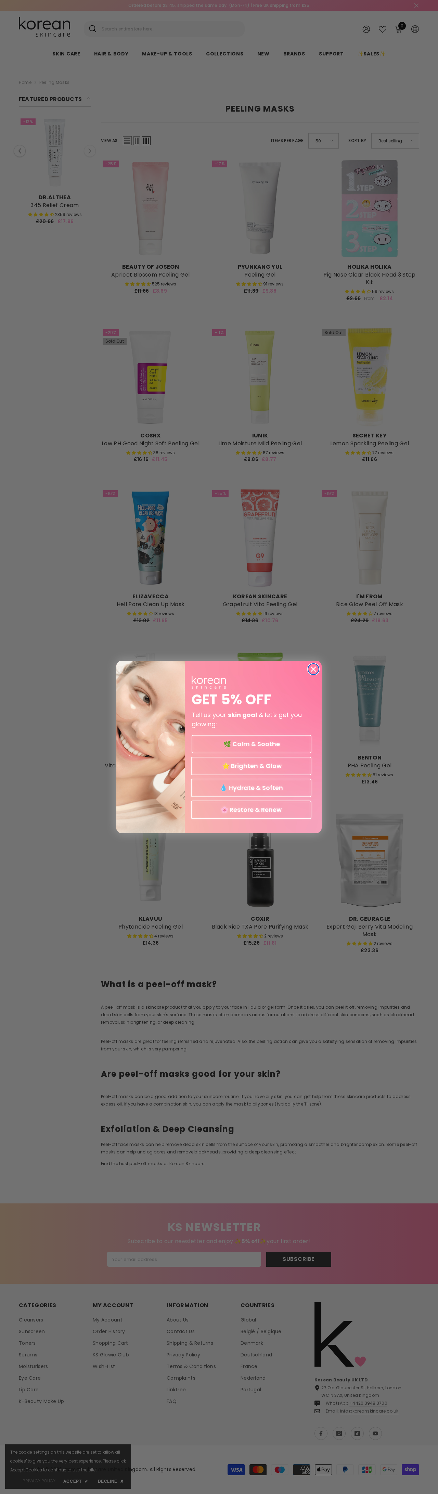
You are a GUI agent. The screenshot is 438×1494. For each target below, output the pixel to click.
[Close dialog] (313, 669)
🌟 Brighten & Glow (251, 766)
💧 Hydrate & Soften (251, 787)
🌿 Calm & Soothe (251, 744)
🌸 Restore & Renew (251, 809)
